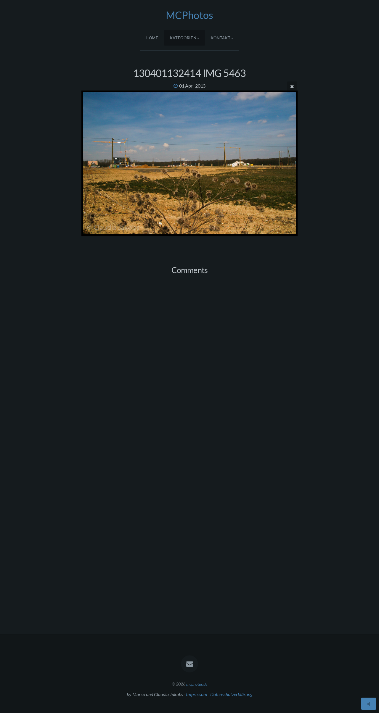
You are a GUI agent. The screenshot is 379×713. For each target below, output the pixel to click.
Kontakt (221, 38)
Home (152, 38)
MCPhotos (189, 15)
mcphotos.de (196, 683)
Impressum (196, 694)
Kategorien (183, 38)
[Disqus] (189, 358)
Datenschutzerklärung (231, 694)
